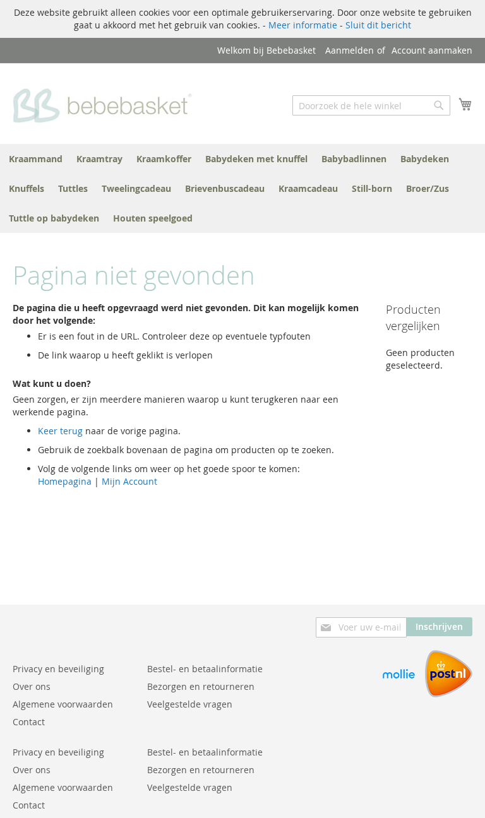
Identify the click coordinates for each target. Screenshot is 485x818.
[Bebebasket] (106, 103)
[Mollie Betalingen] (398, 694)
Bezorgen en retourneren (200, 686)
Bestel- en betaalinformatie (205, 669)
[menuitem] (35, 159)
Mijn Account (129, 481)
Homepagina (65, 481)
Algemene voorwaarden (63, 704)
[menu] (242, 188)
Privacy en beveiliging (58, 669)
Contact (29, 722)
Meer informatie (302, 25)
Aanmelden (349, 50)
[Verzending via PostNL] (448, 694)
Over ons (32, 686)
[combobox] (371, 105)
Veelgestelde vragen (189, 704)
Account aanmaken (432, 50)
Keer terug (60, 431)
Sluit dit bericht (378, 25)
